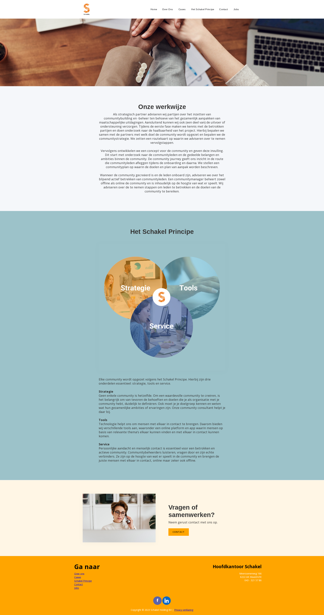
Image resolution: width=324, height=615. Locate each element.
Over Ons (167, 9)
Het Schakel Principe (202, 9)
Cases (182, 9)
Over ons (79, 573)
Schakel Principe (83, 580)
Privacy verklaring (183, 609)
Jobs (236, 9)
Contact (223, 9)
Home (154, 9)
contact (179, 532)
